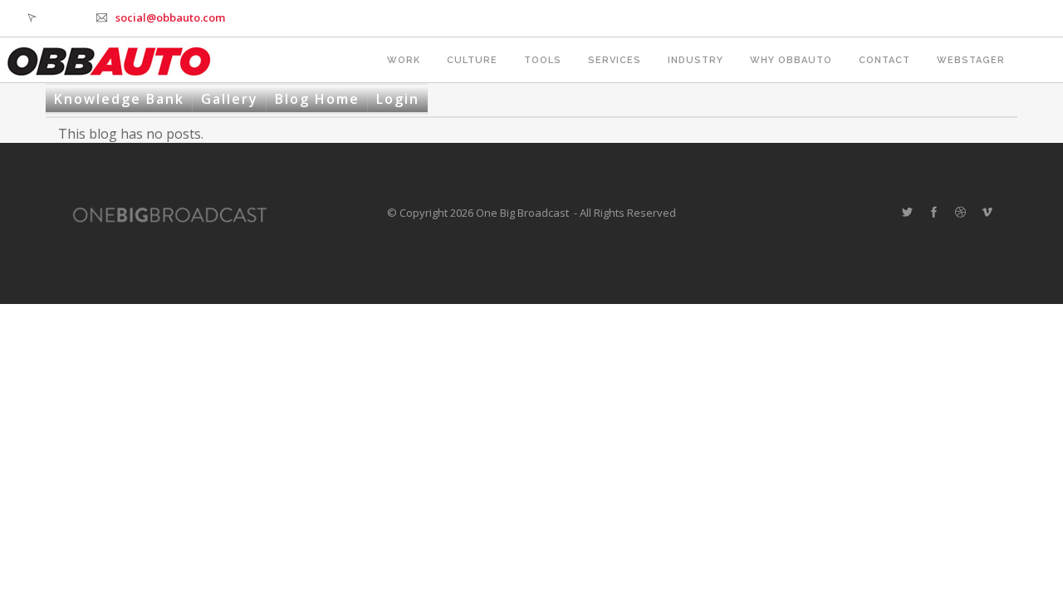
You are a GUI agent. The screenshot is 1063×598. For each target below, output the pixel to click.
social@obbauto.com (170, 17)
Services (614, 60)
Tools (542, 60)
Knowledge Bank (119, 99)
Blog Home (317, 99)
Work (403, 60)
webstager (971, 60)
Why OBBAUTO (791, 60)
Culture (472, 60)
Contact (884, 60)
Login (397, 99)
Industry (695, 60)
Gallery (229, 99)
